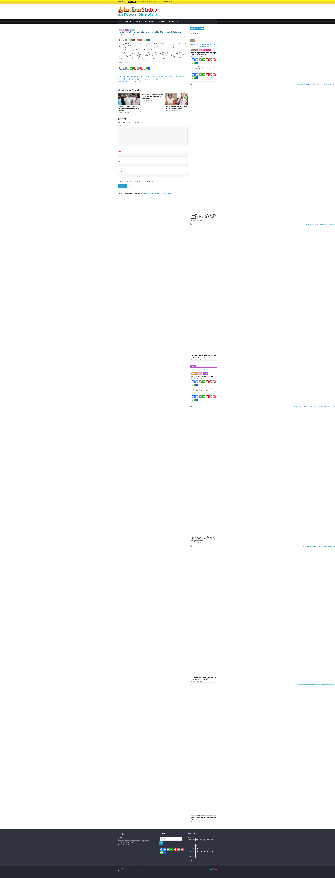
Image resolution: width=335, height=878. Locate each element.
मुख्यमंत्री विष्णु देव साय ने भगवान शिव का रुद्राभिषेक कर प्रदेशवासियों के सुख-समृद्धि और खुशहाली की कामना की (161, 1)
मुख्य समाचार (207, 50)
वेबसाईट (120, 172)
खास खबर (194, 373)
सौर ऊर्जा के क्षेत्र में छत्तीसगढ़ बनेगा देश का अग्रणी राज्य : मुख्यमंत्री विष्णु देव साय (203, 356)
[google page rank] (124, 871)
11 (197, 848)
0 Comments (137, 34)
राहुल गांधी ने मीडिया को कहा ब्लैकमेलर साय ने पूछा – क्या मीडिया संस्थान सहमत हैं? (176, 107)
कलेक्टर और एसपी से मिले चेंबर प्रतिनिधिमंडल (202, 376)
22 (212, 851)
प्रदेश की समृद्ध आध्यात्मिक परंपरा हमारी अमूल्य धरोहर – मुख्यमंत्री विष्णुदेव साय (203, 53)
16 (190, 851)
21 (208, 851)
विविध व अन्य (160, 21)
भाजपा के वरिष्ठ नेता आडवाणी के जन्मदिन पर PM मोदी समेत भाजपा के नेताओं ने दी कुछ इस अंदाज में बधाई (152, 96)
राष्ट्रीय (121, 21)
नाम (119, 151)
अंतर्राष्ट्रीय (138, 21)
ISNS (131, 34)
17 (193, 851)
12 (201, 848)
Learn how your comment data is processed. (157, 193)
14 (208, 848)
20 (204, 851)
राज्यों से (128, 21)
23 (190, 854)
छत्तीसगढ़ (121, 29)
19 (201, 851)
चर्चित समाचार (195, 50)
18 (197, 851)
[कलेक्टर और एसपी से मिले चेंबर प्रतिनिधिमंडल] (203, 370)
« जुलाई (190, 861)
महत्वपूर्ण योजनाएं (173, 21)
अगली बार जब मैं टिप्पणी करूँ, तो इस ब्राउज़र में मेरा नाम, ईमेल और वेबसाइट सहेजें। (140, 182)
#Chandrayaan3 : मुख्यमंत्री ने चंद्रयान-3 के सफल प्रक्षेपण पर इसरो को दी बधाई (203, 678)
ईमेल (119, 162)
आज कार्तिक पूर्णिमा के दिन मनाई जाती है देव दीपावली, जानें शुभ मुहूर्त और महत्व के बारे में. (170, 77)
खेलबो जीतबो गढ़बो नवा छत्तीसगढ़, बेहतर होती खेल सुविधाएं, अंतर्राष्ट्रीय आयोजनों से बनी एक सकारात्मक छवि (203, 817)
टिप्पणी (120, 126)
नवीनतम (127, 29)
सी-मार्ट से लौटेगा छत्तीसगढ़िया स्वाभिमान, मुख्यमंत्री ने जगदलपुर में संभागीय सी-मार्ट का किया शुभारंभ (129, 108)
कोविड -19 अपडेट (148, 21)
